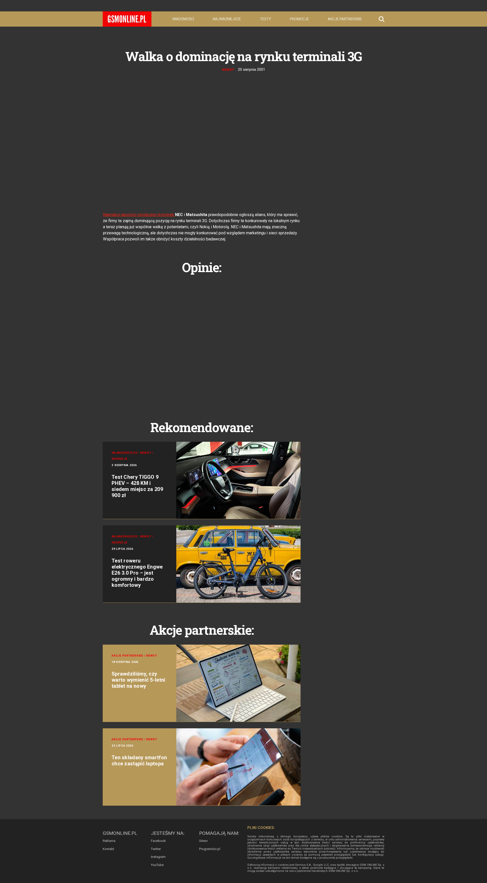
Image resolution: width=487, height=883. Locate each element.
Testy (265, 19)
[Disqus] (202, 341)
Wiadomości (183, 19)
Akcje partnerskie (345, 19)
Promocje (299, 19)
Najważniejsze (227, 19)
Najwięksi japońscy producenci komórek (139, 214)
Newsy (228, 70)
